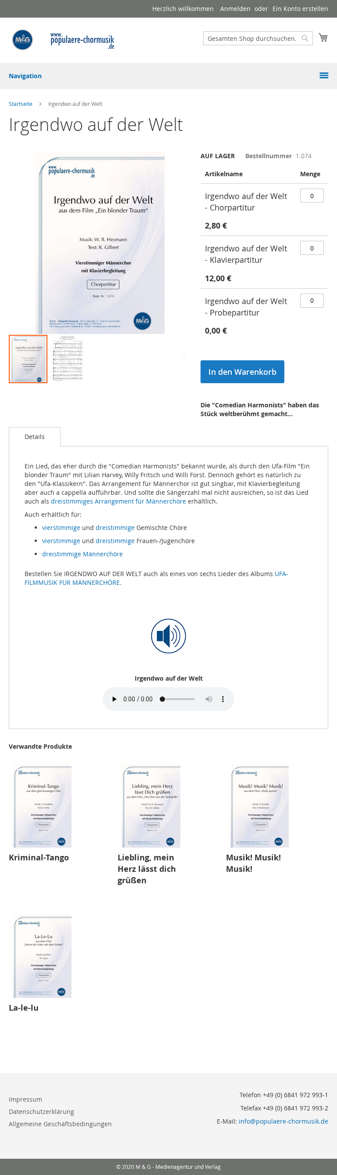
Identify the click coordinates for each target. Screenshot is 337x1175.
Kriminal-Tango (39, 857)
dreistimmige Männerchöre (82, 554)
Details (35, 436)
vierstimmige (61, 527)
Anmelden (235, 8)
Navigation (25, 76)
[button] (67, 359)
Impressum (25, 1099)
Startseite (20, 103)
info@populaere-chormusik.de (283, 1121)
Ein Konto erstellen (300, 8)
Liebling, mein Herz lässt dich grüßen (147, 868)
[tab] (35, 436)
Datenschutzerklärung (41, 1111)
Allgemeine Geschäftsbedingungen (60, 1124)
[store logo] (63, 40)
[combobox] (258, 38)
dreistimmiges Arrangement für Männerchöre (118, 501)
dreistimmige (115, 527)
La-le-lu (24, 1007)
